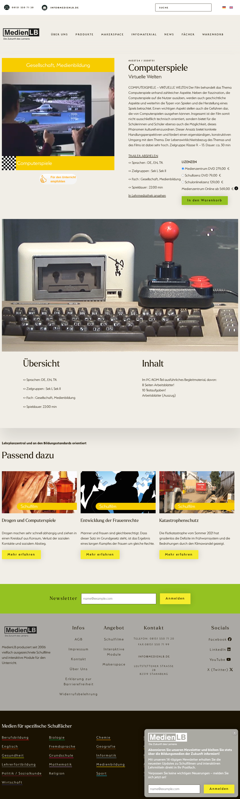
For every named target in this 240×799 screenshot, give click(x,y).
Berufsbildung (15, 737)
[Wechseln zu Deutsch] (224, 7)
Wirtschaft (12, 782)
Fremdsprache (62, 746)
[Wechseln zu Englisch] (231, 7)
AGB (79, 639)
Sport (101, 773)
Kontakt (78, 659)
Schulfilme (114, 639)
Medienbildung (110, 764)
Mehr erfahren (21, 554)
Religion (57, 773)
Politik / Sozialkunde (22, 773)
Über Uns (59, 34)
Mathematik (60, 764)
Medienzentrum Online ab (208, 189)
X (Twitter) (217, 670)
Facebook (218, 639)
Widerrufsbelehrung (78, 694)
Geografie (106, 746)
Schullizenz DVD (203, 175)
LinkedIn (218, 649)
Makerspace (112, 34)
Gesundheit (13, 755)
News (169, 34)
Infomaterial (144, 34)
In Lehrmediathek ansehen (147, 195)
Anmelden (175, 598)
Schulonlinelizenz (204, 182)
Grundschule (61, 755)
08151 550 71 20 (23, 7)
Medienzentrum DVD (207, 169)
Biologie (57, 737)
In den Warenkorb (204, 200)
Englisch (10, 746)
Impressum (79, 649)
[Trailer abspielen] (120, 285)
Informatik (106, 755)
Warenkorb (213, 34)
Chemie (103, 737)
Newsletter (63, 598)
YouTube (218, 660)
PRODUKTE (85, 34)
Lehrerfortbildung (19, 764)
